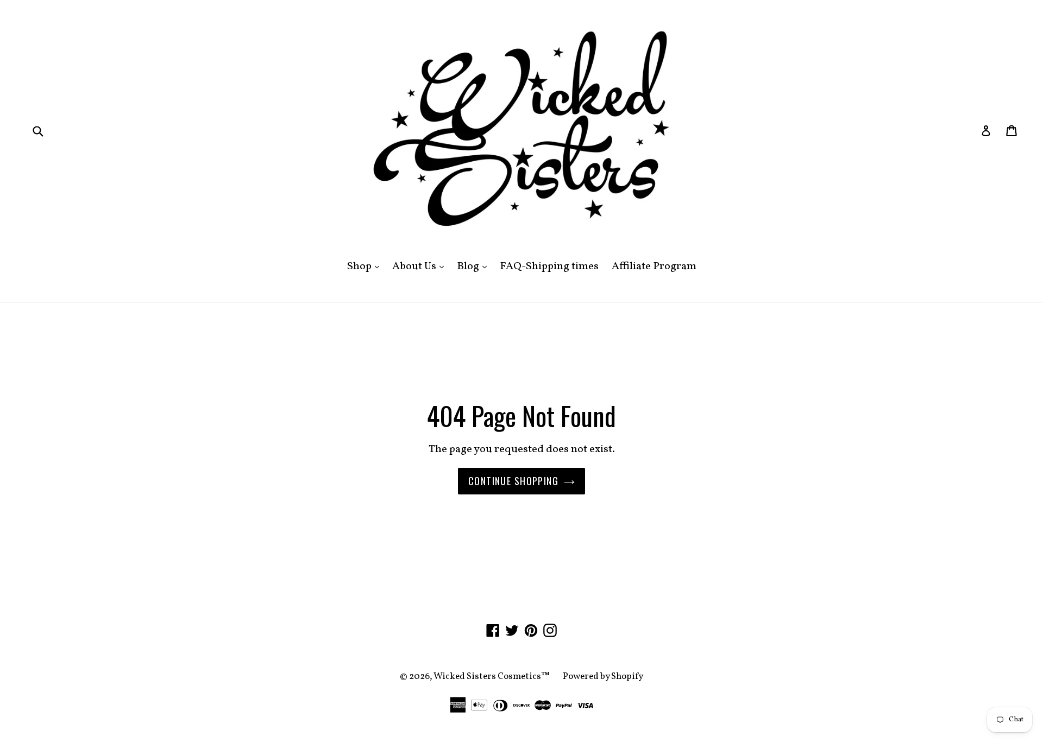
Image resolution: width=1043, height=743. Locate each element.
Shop (366, 266)
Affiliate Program (654, 266)
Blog (474, 266)
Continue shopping (513, 481)
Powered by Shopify (603, 676)
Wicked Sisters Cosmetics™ (491, 676)
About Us (420, 266)
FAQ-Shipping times (549, 266)
